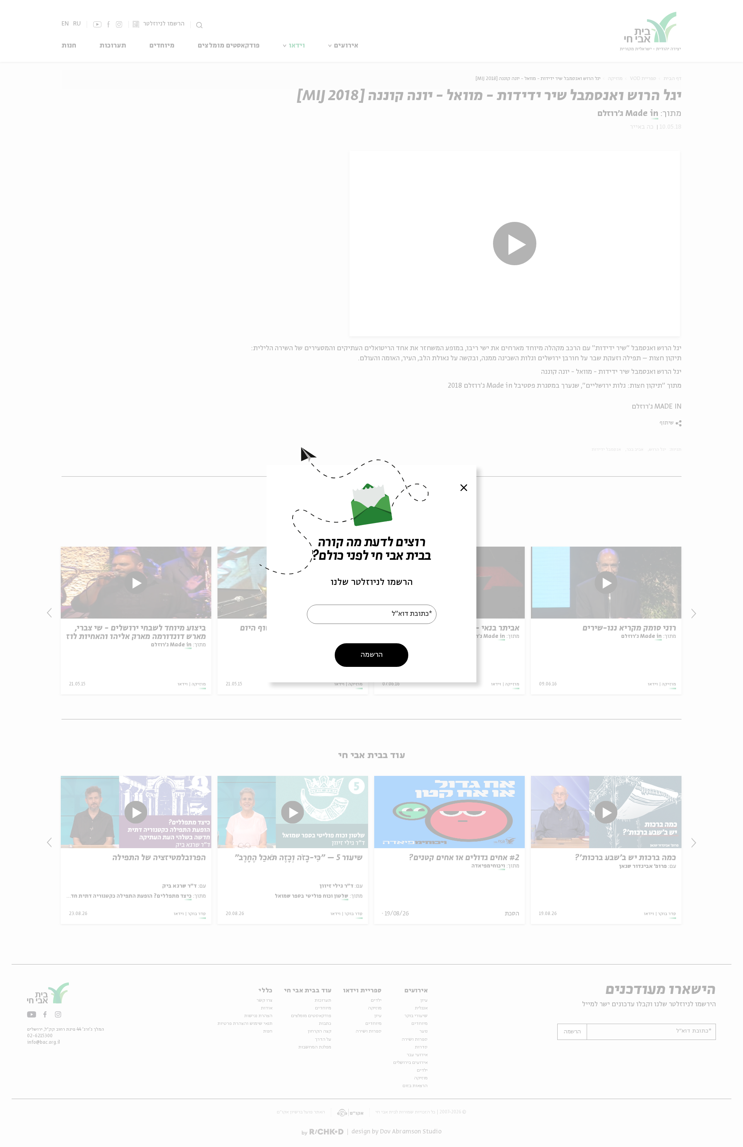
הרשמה (372, 654)
